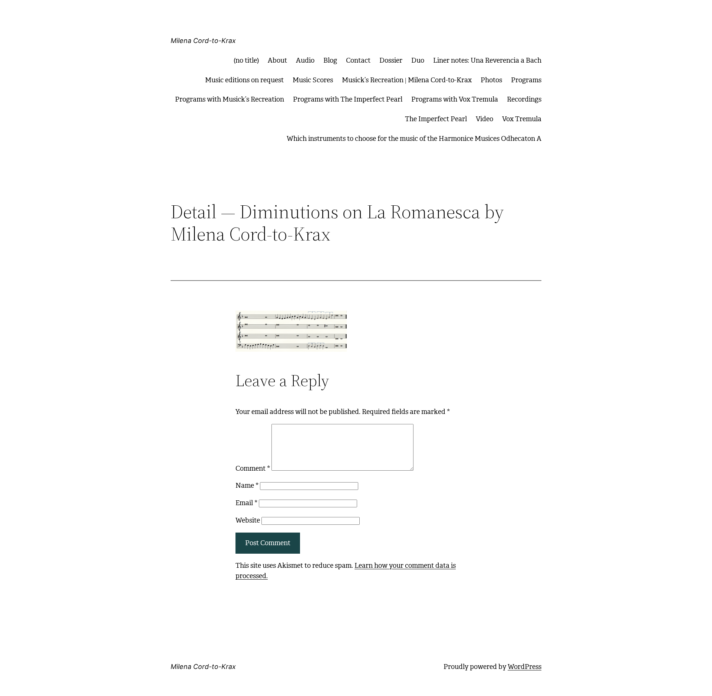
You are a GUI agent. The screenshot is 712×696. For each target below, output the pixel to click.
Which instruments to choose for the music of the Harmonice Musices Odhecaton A (414, 138)
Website (247, 520)
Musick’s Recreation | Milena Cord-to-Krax (407, 80)
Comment (252, 468)
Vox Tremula (521, 119)
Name (246, 485)
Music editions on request (244, 80)
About (277, 60)
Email (246, 502)
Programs (526, 80)
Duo (417, 60)
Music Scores (313, 80)
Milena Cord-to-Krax (203, 40)
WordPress (524, 666)
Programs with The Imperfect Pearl (347, 99)
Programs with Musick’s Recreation (229, 99)
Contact (358, 60)
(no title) (246, 60)
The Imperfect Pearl (436, 119)
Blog (330, 60)
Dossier (390, 60)
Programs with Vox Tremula (454, 99)
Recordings (524, 99)
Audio (305, 60)
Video (484, 119)
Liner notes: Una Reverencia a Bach (487, 60)
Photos (491, 80)
